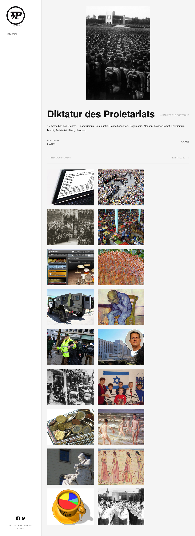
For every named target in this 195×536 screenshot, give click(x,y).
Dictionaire (11, 34)
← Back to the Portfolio (174, 114)
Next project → (180, 157)
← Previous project (59, 157)
